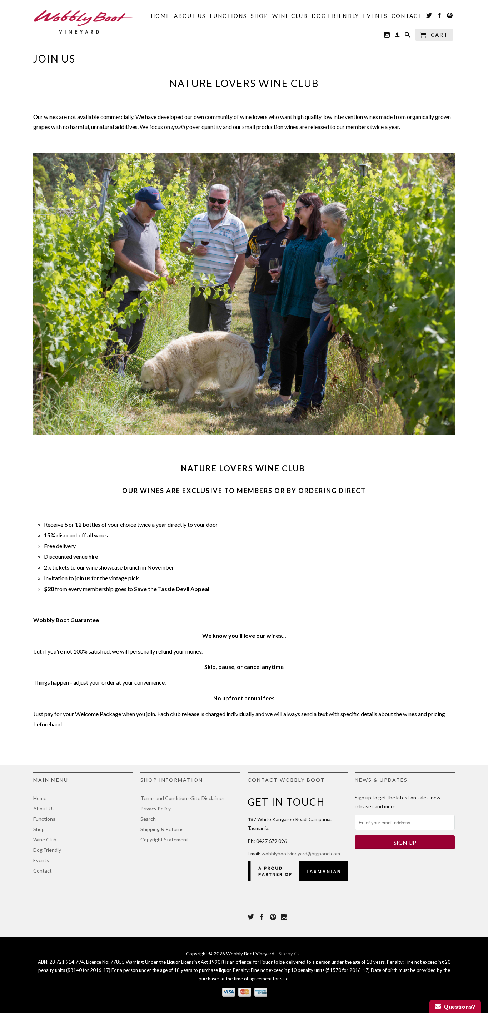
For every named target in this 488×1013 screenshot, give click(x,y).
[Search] (408, 36)
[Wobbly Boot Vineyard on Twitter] (429, 17)
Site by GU (290, 954)
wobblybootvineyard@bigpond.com (301, 853)
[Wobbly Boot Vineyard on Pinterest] (450, 17)
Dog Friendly (335, 16)
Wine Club (290, 16)
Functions (228, 16)
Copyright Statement (164, 839)
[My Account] (397, 36)
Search (148, 819)
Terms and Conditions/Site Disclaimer (182, 798)
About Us (190, 16)
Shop (259, 16)
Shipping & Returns (162, 829)
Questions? (458, 1007)
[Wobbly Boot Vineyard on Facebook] (440, 17)
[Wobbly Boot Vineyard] (83, 20)
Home (160, 16)
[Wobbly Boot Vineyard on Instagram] (387, 36)
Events (375, 16)
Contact (407, 16)
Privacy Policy (155, 808)
